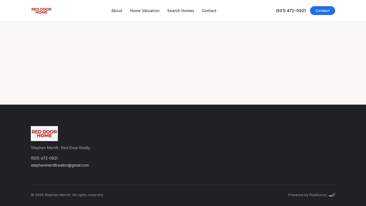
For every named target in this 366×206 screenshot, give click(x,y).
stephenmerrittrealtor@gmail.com (60, 165)
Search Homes (180, 10)
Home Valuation (145, 10)
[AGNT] (332, 195)
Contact (209, 10)
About (116, 10)
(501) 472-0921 (291, 10)
